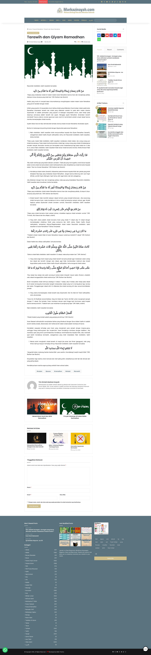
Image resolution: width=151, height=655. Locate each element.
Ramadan (97, 545)
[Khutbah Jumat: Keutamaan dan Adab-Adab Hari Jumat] (86, 537)
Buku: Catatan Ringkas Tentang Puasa (56, 446)
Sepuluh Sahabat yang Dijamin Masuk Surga (115, 125)
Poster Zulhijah (114, 542)
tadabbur (97, 548)
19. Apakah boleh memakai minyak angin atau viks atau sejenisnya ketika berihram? (110, 89)
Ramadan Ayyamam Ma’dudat (77, 447)
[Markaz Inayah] (75, 10)
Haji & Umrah (29, 574)
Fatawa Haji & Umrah (31, 560)
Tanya (36, 20)
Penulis (84, 20)
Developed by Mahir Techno (56, 652)
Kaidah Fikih (28, 585)
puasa (49, 371)
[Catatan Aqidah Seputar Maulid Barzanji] (102, 110)
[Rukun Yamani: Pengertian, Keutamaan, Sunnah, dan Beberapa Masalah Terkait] (75, 543)
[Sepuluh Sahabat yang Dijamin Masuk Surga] (102, 126)
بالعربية (91, 20)
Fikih (26, 566)
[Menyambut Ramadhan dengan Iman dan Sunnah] (36, 438)
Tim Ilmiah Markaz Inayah (49, 382)
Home (30, 29)
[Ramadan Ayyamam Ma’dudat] (80, 439)
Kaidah (27, 582)
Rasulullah (112, 545)
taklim (103, 548)
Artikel (43, 20)
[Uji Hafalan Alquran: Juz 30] (102, 74)
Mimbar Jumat (29, 596)
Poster (76, 20)
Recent (109, 49)
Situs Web (62, 494)
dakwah (113, 539)
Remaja (27, 615)
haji (118, 539)
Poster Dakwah (29, 604)
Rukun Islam (28, 617)
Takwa (27, 623)
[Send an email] (41, 41)
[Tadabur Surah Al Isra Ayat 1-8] (102, 82)
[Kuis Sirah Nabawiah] (102, 67)
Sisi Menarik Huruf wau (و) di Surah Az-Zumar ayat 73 (115, 117)
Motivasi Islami (29, 598)
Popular (99, 49)
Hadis (27, 571)
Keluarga (27, 587)
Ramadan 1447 (29, 609)
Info (57, 20)
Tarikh (27, 631)
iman (123, 539)
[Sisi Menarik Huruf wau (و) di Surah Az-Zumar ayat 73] (102, 118)
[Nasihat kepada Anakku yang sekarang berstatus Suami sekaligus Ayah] (64, 530)
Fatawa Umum (29, 563)
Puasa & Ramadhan (38, 29)
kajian (101, 542)
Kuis (63, 20)
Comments (120, 49)
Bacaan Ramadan (30, 555)
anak (107, 539)
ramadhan (58, 371)
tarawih (77, 371)
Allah (96, 539)
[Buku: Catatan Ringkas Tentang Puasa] (58, 438)
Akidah (27, 552)
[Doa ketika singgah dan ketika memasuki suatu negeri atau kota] (102, 134)
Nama (29, 487)
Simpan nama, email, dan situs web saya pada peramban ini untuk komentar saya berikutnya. (55, 502)
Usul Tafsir (28, 639)
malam (40, 371)
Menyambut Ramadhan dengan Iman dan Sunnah (35, 446)
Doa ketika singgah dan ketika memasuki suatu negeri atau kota (66, 1)
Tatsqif (27, 634)
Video (70, 20)
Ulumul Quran (29, 636)
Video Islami (28, 642)
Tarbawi (27, 628)
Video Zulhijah (110, 548)
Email (29, 494)
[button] (5, 650)
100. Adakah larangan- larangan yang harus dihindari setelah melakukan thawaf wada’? (109, 58)
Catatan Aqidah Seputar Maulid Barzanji (116, 109)
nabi (107, 542)
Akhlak (27, 550)
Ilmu (26, 577)
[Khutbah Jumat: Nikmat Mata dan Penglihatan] (86, 543)
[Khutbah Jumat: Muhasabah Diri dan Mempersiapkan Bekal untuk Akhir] (64, 543)
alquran (102, 539)
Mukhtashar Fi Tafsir (31, 601)
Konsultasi (28, 590)
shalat (68, 371)
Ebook (51, 20)
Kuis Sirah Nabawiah (114, 64)
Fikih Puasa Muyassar (31, 568)
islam (96, 542)
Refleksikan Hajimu (30, 612)
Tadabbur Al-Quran (30, 620)
